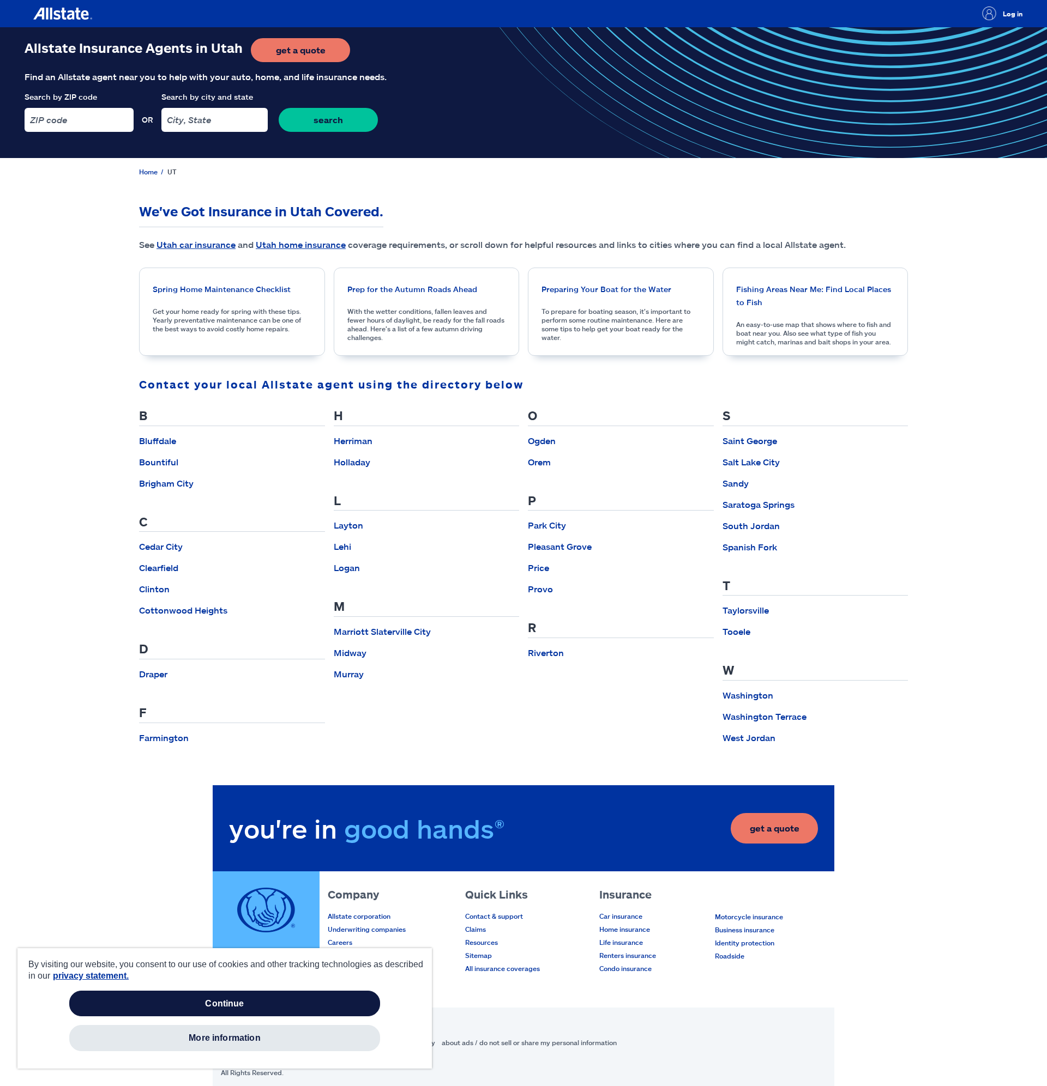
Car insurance (620, 916)
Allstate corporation (359, 916)
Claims (475, 929)
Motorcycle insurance (749, 916)
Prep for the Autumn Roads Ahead (412, 289)
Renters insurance (627, 955)
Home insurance (624, 929)
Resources (481, 942)
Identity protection (744, 943)
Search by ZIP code (61, 96)
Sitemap (478, 955)
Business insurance (744, 929)
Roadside (729, 956)
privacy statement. (91, 975)
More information (225, 1037)
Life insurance (621, 942)
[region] (224, 1008)
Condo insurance (625, 968)
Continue (224, 1003)
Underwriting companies (367, 929)
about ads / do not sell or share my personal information (529, 1042)
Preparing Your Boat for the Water (606, 289)
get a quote (313, 53)
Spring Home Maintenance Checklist (222, 289)
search (328, 119)
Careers (340, 942)
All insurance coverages (502, 968)
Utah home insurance (301, 244)
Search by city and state (207, 96)
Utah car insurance (196, 244)
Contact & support (494, 916)
